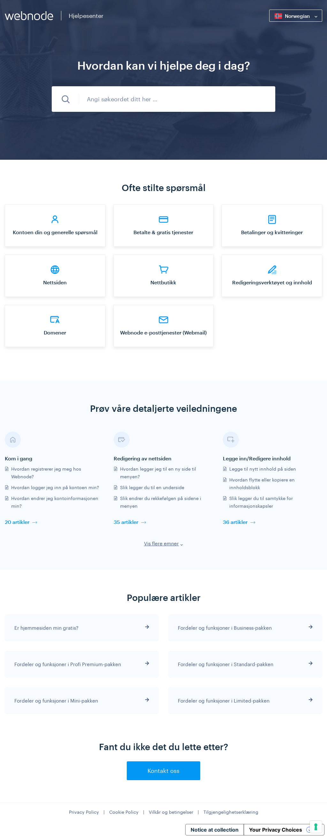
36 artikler (235, 522)
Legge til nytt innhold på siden (262, 469)
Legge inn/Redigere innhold (257, 458)
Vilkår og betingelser (171, 812)
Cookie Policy (124, 812)
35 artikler (126, 522)
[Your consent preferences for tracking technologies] (316, 827)
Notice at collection (215, 829)
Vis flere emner (161, 543)
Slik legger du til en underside (152, 487)
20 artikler (17, 522)
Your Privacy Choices (275, 829)
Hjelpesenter (86, 16)
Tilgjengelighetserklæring (230, 812)
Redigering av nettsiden (142, 458)
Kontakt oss (163, 770)
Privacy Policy (84, 812)
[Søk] (65, 99)
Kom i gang (18, 458)
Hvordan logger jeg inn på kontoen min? (55, 487)
